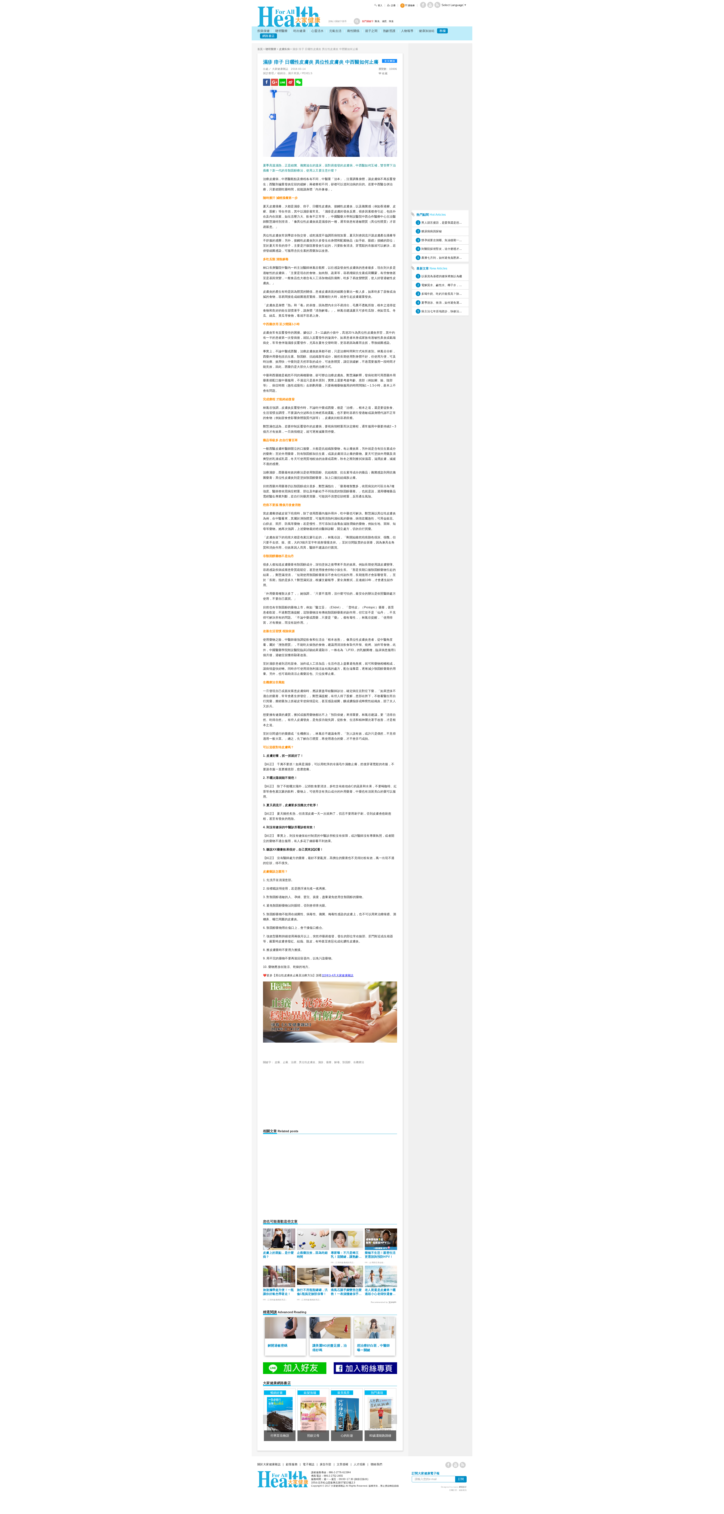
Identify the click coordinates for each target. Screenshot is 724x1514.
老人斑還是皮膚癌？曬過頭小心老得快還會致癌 (380, 1292)
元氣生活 (335, 30)
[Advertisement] (294, 1094)
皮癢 (277, 1062)
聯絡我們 (376, 1464)
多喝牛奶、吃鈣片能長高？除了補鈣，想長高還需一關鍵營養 (460, 293)
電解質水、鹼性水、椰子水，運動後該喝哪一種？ (453, 285)
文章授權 (342, 1464)
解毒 (337, 1062)
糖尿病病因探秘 (431, 231)
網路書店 (268, 36)
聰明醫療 (281, 30)
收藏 (384, 73)
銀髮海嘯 (310, 1392)
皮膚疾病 (284, 49)
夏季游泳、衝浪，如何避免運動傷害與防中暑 (450, 302)
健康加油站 (426, 30)
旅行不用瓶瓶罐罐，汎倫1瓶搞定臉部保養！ (312, 1291)
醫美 (377, 21)
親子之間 (371, 30)
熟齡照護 (389, 30)
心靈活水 (317, 30)
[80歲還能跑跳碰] (380, 1414)
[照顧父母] (313, 1414)
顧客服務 (292, 1464)
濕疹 (321, 1062)
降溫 (391, 21)
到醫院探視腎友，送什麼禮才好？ (443, 248)
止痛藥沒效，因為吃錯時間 (312, 1254)
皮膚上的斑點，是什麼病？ (278, 1254)
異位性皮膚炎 (307, 1062)
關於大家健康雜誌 (269, 1464)
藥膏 (329, 1062)
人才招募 (359, 1464)
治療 (293, 1062)
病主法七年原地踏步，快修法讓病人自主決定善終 (453, 311)
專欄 (442, 30)
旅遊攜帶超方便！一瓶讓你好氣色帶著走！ (278, 1291)
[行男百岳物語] (280, 1414)
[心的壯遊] (347, 1414)
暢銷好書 (276, 1392)
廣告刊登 (325, 1464)
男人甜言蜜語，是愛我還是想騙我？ (444, 222)
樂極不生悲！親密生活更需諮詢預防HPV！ (380, 1254)
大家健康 (288, 16)
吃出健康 (299, 30)
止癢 (285, 1062)
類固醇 (346, 1062)
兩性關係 (353, 30)
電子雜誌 (308, 1464)
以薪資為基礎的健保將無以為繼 (441, 276)
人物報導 (407, 30)
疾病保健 (263, 30)
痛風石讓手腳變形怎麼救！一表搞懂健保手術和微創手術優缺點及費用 (346, 1292)
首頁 (260, 49)
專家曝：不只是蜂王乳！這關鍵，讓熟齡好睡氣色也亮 (346, 1255)
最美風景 (343, 1392)
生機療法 (358, 1062)
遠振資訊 (463, 1490)
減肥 (384, 21)
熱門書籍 (377, 1392)
